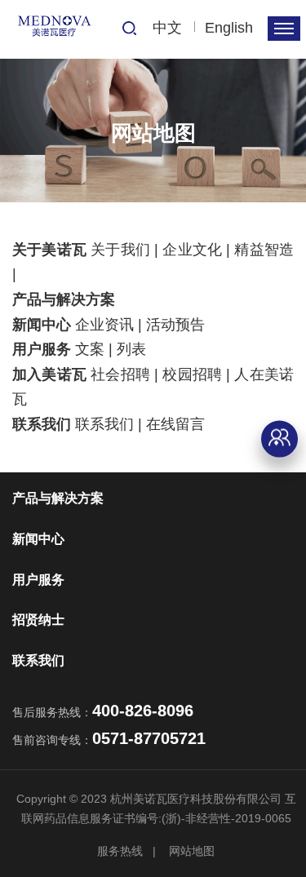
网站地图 (192, 850)
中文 (167, 28)
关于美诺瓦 (49, 249)
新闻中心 (41, 325)
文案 (89, 349)
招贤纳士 (38, 620)
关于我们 (120, 249)
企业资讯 (104, 325)
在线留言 (175, 424)
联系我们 (41, 424)
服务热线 (120, 850)
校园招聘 (192, 374)
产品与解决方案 (63, 299)
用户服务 (41, 349)
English (229, 28)
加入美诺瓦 (49, 374)
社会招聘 (120, 374)
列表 (131, 349)
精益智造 (264, 249)
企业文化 (192, 249)
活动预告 (175, 325)
